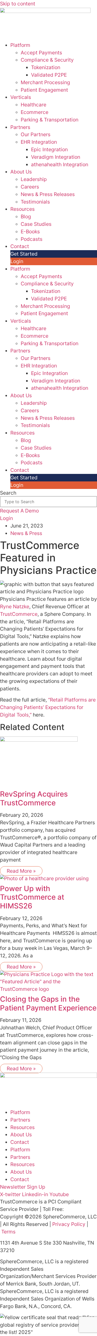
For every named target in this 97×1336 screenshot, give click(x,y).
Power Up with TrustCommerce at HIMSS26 (32, 897)
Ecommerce (34, 112)
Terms (8, 1232)
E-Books (30, 231)
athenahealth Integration (59, 164)
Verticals (20, 97)
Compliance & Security (47, 60)
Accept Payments (41, 52)
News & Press (26, 533)
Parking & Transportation (49, 120)
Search (8, 492)
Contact (19, 246)
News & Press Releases (48, 194)
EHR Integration (39, 142)
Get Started (24, 254)
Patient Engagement (44, 90)
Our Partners (35, 134)
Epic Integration (49, 149)
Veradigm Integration (55, 157)
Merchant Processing (45, 82)
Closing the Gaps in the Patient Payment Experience (48, 1003)
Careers (30, 187)
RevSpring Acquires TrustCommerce (34, 798)
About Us (21, 172)
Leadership (34, 179)
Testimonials (35, 202)
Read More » (21, 871)
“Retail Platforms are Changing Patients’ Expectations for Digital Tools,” (48, 707)
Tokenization (45, 67)
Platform (20, 45)
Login (16, 261)
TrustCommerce (19, 614)
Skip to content (17, 4)
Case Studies (36, 224)
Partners (20, 127)
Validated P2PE (49, 75)
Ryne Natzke (14, 606)
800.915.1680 (80, 1209)
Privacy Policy (68, 1224)
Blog (26, 216)
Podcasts (31, 239)
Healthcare (33, 105)
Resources (22, 209)
